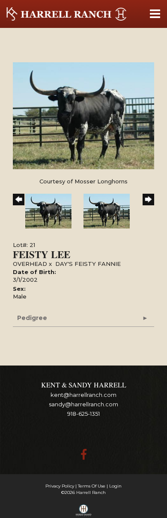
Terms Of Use (91, 486)
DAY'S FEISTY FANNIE (88, 263)
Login (115, 486)
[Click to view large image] (83, 115)
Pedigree (32, 318)
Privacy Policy (59, 486)
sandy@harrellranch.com (83, 404)
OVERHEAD (30, 263)
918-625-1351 (83, 413)
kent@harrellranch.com (83, 394)
